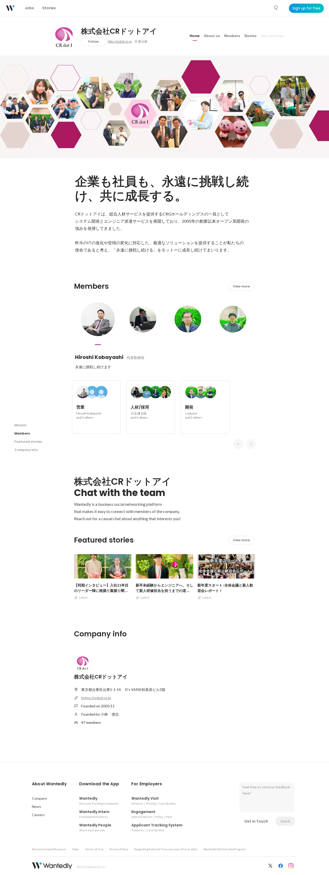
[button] (49, 784)
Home (195, 36)
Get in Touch (256, 821)
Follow (93, 41)
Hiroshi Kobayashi (99, 357)
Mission (20, 425)
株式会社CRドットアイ (119, 31)
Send (285, 821)
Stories (250, 36)
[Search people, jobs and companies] (276, 8)
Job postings (272, 36)
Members (232, 36)
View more (241, 286)
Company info (26, 450)
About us (212, 36)
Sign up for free (306, 8)
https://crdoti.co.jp (120, 41)
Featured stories (28, 441)
